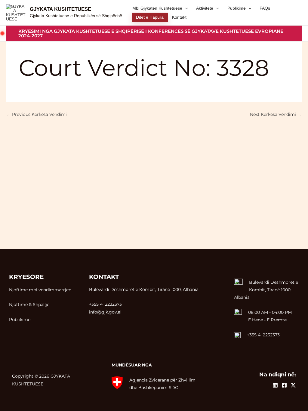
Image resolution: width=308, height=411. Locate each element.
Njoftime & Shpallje (29, 304)
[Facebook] (284, 385)
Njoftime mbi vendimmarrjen (40, 289)
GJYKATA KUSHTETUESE (60, 9)
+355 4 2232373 (263, 335)
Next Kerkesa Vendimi (275, 114)
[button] (154, 33)
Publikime (19, 319)
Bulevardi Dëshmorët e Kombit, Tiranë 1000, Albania (266, 290)
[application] (185, 8)
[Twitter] (293, 385)
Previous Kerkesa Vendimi (37, 114)
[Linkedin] (275, 385)
